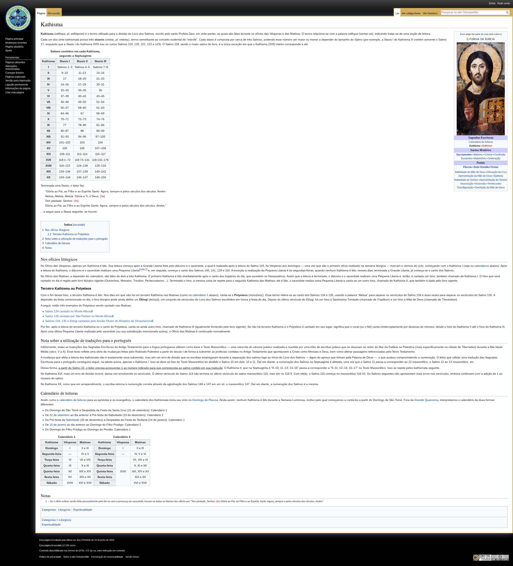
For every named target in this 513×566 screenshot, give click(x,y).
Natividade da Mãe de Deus (470, 172)
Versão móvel (132, 557)
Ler (397, 13)
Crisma (488, 154)
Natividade (72, 419)
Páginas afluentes (15, 62)
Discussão (54, 13)
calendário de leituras (73, 400)
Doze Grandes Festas (486, 167)
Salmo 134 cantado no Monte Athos (67, 311)
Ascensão (480, 183)
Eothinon (487, 145)
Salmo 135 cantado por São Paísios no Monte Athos (78, 316)
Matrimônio (480, 158)
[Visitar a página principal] (18, 16)
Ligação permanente (16, 84)
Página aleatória (14, 46)
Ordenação (494, 158)
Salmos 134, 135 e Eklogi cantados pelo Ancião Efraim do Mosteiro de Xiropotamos (98, 321)
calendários (481, 265)
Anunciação (466, 183)
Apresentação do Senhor (493, 180)
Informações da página (17, 88)
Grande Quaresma (426, 400)
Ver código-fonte (411, 13)
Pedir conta (503, 3)
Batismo (478, 154)
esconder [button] (79, 224)
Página (41, 13)
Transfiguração (465, 187)
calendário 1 (200, 295)
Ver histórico (430, 13)
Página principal (14, 39)
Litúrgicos (64, 509)
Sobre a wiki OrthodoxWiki (76, 557)
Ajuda (8, 50)
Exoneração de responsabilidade (107, 557)
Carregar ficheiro (14, 72)
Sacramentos (464, 154)
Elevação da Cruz (497, 172)
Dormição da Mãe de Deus (490, 187)
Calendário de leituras (481, 142)
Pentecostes (494, 183)
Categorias (49, 509)
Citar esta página (14, 92)
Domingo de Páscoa (205, 400)
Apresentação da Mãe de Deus (475, 175)
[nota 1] (143, 269)
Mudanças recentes (16, 42)
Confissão (499, 154)
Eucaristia (466, 158)
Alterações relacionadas (12, 67)
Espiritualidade (82, 509)
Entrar (492, 3)
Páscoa (467, 167)
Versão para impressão (18, 80)
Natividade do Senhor (466, 180)
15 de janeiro (57, 424)
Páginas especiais (15, 76)
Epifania (498, 175)
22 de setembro (59, 415)
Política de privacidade (50, 557)
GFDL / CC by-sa (87, 550)
